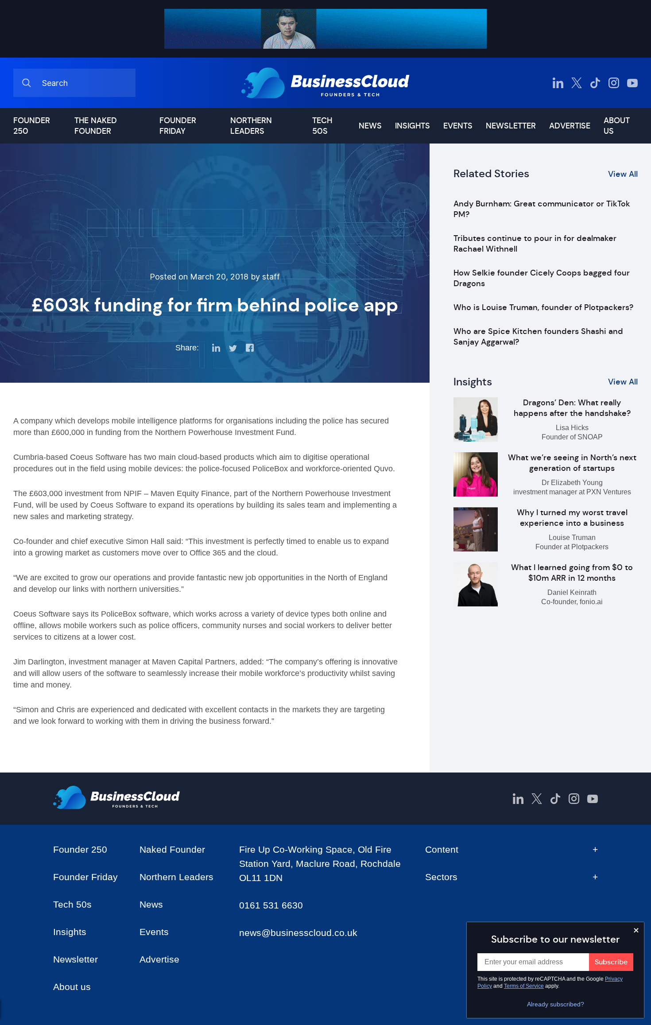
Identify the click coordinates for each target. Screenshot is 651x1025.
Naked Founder (172, 849)
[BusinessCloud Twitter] (576, 83)
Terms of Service (524, 986)
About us (617, 126)
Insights (412, 126)
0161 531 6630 (271, 905)
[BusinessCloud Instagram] (613, 83)
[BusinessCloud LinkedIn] (558, 83)
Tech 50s (322, 126)
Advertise (569, 126)
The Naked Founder (95, 126)
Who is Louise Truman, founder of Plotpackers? (543, 307)
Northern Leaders (251, 126)
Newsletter (511, 126)
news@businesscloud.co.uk (298, 933)
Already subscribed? (555, 1004)
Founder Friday (177, 126)
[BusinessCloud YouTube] (632, 83)
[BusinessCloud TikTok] (595, 83)
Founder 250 (31, 126)
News (370, 126)
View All (623, 174)
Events (458, 126)
